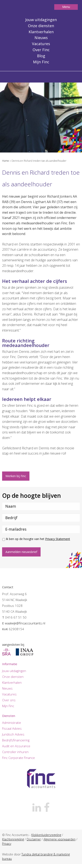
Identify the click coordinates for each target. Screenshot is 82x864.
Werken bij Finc (15, 476)
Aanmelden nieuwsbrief (21, 552)
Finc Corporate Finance (18, 758)
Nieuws (41, 37)
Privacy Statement (57, 539)
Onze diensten (41, 25)
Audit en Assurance (16, 746)
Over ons (9, 700)
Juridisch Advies (13, 734)
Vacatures (41, 43)
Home (5, 161)
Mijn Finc (41, 61)
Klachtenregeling (13, 839)
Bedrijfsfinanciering (15, 740)
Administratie (11, 722)
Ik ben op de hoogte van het (38, 539)
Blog (41, 55)
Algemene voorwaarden (59, 839)
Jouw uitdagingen (41, 19)
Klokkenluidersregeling (46, 835)
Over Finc (41, 49)
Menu (66, 7)
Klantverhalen (41, 31)
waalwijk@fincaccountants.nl (25, 623)
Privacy (6, 844)
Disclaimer (34, 839)
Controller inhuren (15, 752)
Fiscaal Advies (12, 728)
